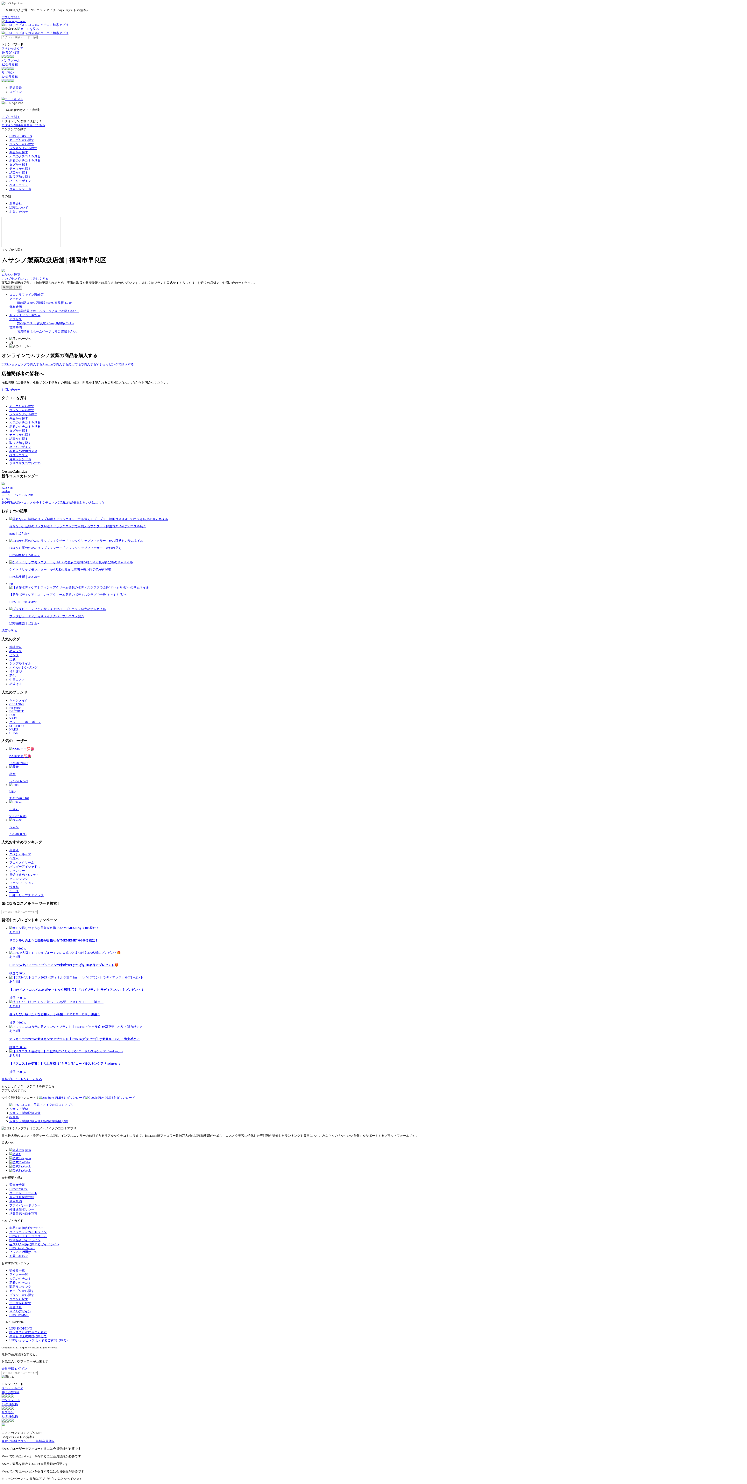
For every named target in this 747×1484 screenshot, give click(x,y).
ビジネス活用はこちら (24, 1252)
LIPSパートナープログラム (28, 1236)
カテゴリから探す (21, 140)
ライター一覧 (18, 1274)
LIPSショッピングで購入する (22, 364)
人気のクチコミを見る (24, 156)
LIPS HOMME (19, 1315)
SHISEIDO (16, 726)
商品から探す (18, 152)
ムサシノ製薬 (18, 1109)
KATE (13, 718)
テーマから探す (20, 168)
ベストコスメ (18, 185)
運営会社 (15, 203)
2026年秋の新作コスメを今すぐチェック (30, 502)
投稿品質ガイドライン (24, 1240)
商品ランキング (20, 1286)
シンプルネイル (20, 663)
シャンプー (17, 870)
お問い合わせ (18, 211)
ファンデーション (21, 883)
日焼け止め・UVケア (24, 874)
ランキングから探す (23, 148)
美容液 (14, 850)
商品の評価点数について (26, 1228)
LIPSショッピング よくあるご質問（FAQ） (39, 1340)
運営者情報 (17, 1185)
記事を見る (9, 630)
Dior (12, 714)
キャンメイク (18, 700)
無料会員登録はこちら (29, 125)
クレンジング (18, 879)
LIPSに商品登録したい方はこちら (81, 502)
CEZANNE (16, 704)
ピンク (14, 655)
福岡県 (14, 1117)
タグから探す (18, 164)
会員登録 (8, 1368)
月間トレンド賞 (20, 189)
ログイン (15, 92)
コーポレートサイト (23, 1193)
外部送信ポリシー (21, 1209)
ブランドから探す (21, 144)
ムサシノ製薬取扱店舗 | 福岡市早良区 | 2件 (38, 1121)
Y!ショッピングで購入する (115, 364)
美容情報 (15, 1307)
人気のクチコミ (20, 1278)
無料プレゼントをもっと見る (22, 1079)
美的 (12, 659)
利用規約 (15, 1201)
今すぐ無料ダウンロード (19, 1441)
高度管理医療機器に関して (28, 1336)
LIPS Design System (22, 1248)
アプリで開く (11, 17)
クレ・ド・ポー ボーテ (25, 722)
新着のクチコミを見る (24, 160)
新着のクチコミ (20, 1282)
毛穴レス (15, 651)
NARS (13, 729)
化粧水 (14, 858)
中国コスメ (17, 679)
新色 (12, 675)
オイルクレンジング (23, 667)
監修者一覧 (17, 1270)
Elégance (15, 707)
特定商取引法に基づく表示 (28, 1332)
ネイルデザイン (20, 181)
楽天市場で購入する (82, 364)
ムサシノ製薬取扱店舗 (24, 1113)
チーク (14, 891)
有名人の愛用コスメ (23, 451)
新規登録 (15, 87)
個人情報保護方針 (21, 1197)
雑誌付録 (15, 647)
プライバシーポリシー (24, 1205)
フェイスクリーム (21, 862)
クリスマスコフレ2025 (24, 463)
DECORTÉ (16, 711)
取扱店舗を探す (20, 176)
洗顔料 (14, 887)
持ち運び (15, 671)
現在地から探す (12, 287)
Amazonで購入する (55, 364)
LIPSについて (18, 207)
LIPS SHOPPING (20, 136)
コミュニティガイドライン (28, 1232)
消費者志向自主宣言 (23, 1213)
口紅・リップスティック (26, 895)
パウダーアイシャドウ (24, 866)
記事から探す (18, 172)
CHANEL (15, 733)
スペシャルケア (20, 854)
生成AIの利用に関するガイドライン (34, 1244)
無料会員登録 (45, 1441)
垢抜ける (15, 684)
